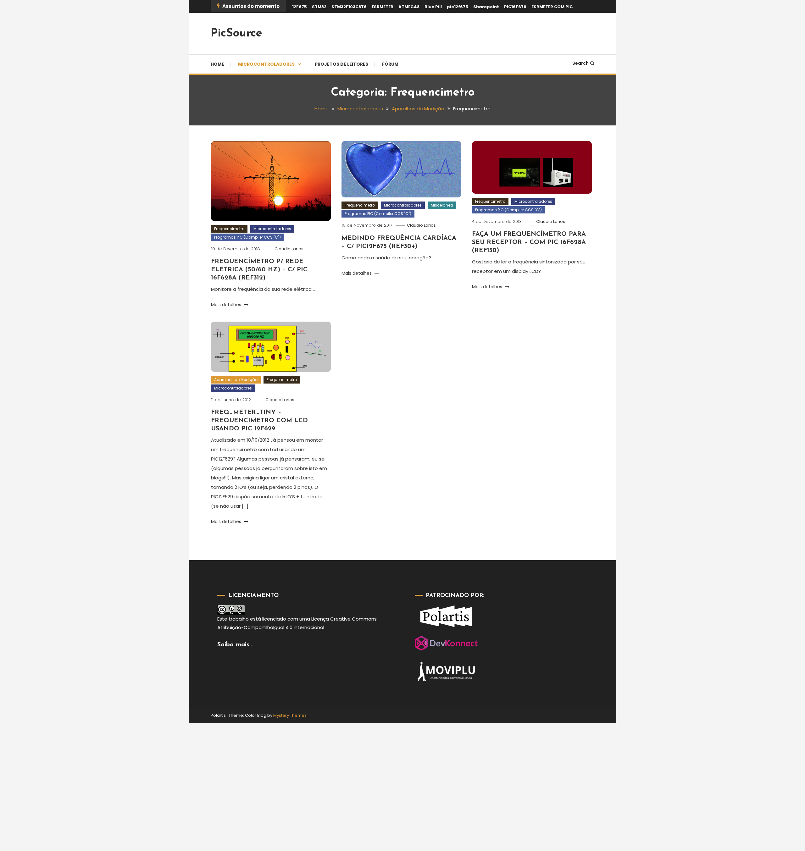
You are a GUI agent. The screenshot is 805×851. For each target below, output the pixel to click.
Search (580, 63)
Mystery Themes (290, 715)
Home (217, 64)
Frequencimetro (229, 228)
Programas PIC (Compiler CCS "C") (247, 237)
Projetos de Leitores (341, 64)
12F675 (299, 7)
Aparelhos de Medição (236, 379)
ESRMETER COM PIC (552, 7)
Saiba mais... (235, 645)
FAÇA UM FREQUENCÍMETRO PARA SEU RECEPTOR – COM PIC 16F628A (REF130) (529, 242)
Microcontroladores (266, 64)
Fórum (390, 64)
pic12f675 (457, 7)
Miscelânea (442, 205)
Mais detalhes (226, 304)
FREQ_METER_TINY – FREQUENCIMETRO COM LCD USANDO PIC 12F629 (259, 420)
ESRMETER (382, 7)
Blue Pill (433, 7)
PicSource (236, 33)
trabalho (239, 619)
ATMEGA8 (408, 7)
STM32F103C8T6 (349, 7)
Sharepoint (486, 7)
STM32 (319, 7)
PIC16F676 (515, 7)
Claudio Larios (289, 249)
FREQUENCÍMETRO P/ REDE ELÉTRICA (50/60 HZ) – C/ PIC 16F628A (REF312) (259, 269)
